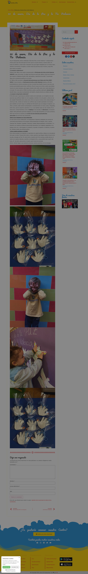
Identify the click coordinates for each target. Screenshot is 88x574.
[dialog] (44, 287)
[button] (11, 570)
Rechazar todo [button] (15, 567)
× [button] (19, 557)
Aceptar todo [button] (6, 567)
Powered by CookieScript (11, 571)
